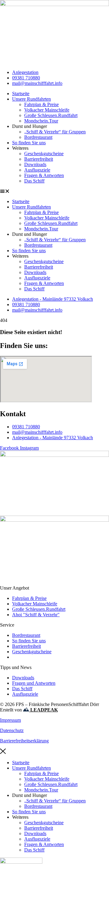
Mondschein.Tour (41, 120)
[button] (54, 191)
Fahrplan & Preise (41, 104)
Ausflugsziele (37, 169)
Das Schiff (34, 180)
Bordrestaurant (38, 137)
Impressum (10, 720)
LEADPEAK (43, 709)
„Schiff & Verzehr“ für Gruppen (55, 131)
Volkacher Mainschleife (46, 109)
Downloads (35, 164)
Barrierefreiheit (38, 159)
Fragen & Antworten (44, 175)
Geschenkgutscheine (44, 153)
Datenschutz (12, 730)
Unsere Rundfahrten (31, 99)
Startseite (20, 93)
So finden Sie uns (29, 142)
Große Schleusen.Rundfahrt (51, 115)
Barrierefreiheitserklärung (24, 740)
